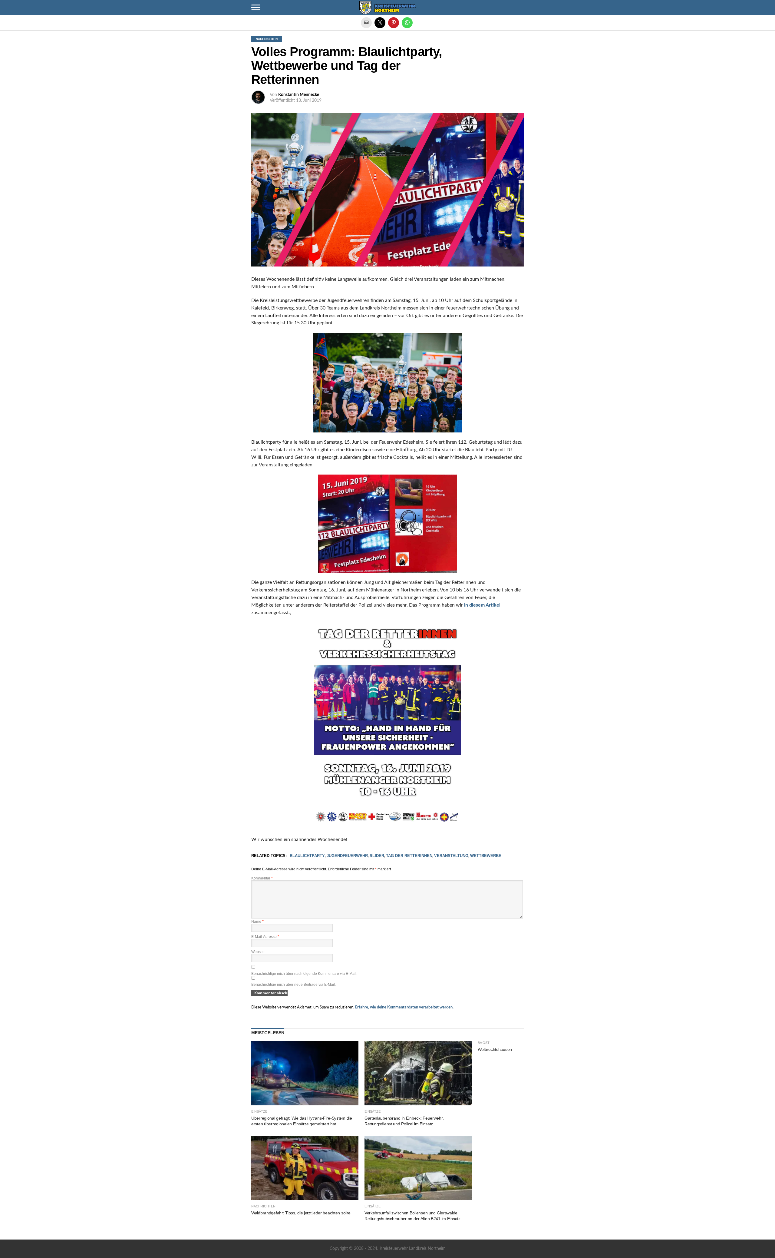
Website (258, 952)
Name (257, 921)
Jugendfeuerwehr (347, 856)
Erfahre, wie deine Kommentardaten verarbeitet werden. (404, 1007)
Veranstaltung (451, 856)
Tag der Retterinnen (409, 856)
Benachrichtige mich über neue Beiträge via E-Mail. (293, 984)
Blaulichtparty (307, 856)
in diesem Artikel (482, 605)
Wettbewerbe (485, 856)
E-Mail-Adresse (265, 937)
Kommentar (262, 878)
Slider (377, 856)
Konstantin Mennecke (298, 95)
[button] (255, 8)
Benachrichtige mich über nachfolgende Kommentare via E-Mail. (304, 974)
